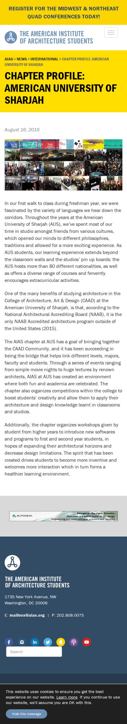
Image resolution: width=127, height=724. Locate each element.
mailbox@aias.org (27, 615)
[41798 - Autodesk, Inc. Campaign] (63, 515)
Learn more (66, 697)
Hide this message (26, 713)
